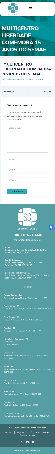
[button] (30, 9)
